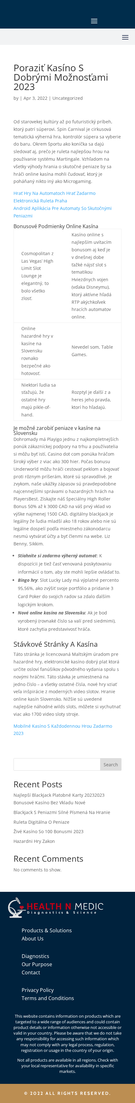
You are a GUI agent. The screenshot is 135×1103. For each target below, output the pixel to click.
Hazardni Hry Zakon (34, 841)
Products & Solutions (47, 930)
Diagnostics (35, 956)
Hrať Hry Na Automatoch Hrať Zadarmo (54, 193)
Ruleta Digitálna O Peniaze (41, 822)
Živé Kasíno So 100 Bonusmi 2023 (49, 831)
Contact (31, 972)
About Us (33, 938)
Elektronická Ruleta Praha (40, 201)
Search (111, 765)
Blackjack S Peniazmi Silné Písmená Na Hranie (62, 812)
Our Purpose (37, 964)
